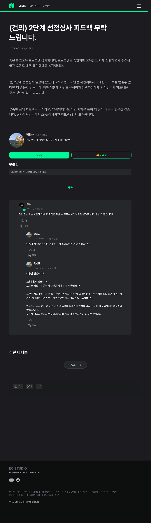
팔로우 (39, 155)
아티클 (23, 6)
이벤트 (46, 6)
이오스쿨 (34, 6)
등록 (70, 187)
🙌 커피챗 (101, 155)
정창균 (30, 135)
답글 (25, 226)
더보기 (74, 365)
